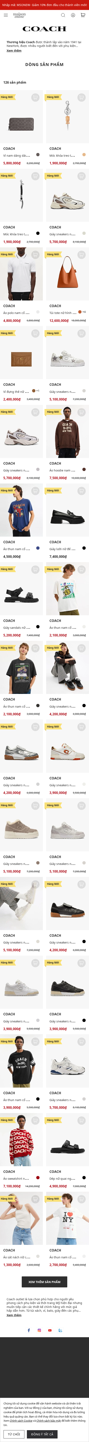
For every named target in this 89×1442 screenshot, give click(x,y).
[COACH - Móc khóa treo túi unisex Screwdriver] (67, 116)
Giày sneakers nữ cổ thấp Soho (24, 1021)
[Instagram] (39, 1330)
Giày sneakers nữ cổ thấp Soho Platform (31, 864)
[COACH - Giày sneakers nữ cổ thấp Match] (67, 667)
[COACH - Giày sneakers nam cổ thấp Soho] (67, 352)
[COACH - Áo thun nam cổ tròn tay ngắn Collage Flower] (21, 667)
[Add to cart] (35, 97)
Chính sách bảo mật (48, 1420)
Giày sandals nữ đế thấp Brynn (24, 628)
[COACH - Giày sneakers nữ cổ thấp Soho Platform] (21, 824)
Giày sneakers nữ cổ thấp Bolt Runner (29, 470)
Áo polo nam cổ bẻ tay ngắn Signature (30, 313)
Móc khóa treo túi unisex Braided (26, 234)
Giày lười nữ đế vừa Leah (66, 549)
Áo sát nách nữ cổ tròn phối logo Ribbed (31, 1257)
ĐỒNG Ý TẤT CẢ (42, 1434)
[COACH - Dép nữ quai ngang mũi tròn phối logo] (67, 1139)
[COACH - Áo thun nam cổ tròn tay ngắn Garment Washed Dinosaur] (21, 510)
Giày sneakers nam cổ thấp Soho (25, 942)
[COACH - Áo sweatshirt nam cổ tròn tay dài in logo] (21, 1139)
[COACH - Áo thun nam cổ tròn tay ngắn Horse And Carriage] (21, 1060)
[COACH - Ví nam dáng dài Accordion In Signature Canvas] (21, 116)
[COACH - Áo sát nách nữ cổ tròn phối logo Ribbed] (21, 1218)
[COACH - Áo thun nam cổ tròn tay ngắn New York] (67, 1218)
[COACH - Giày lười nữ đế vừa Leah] (67, 510)
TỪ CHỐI (14, 1434)
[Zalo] (60, 1330)
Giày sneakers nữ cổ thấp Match (25, 785)
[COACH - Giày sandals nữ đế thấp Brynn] (21, 588)
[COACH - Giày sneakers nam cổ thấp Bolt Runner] (67, 195)
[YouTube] (50, 1330)
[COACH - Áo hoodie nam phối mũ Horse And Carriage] (67, 431)
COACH (9, 149)
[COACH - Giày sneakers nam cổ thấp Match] (67, 903)
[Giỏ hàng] (83, 15)
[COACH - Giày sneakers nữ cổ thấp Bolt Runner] (21, 431)
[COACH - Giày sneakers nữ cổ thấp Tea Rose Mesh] (67, 1060)
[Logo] (19, 15)
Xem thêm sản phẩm (44, 1282)
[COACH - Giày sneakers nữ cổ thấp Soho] (67, 746)
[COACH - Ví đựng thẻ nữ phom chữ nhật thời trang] (21, 352)
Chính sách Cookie (21, 1420)
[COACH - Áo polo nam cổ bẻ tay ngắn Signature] (21, 273)
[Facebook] (29, 1330)
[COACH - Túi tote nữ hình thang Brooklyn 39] (67, 273)
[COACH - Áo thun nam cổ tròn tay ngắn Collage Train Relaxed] (67, 588)
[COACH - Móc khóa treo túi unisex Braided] (21, 195)
